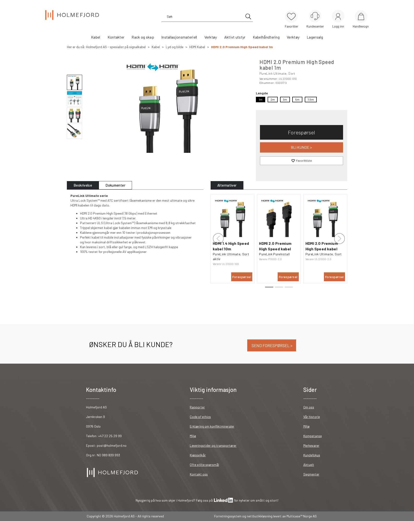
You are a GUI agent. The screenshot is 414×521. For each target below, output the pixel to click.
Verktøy (210, 37)
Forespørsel (301, 132)
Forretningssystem (228, 516)
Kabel (95, 37)
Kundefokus (311, 455)
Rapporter (197, 407)
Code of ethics (200, 417)
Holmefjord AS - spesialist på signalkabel (116, 47)
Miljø (193, 436)
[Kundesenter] (315, 16)
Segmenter (311, 474)
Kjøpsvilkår (198, 455)
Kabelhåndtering (266, 37)
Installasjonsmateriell (179, 37)
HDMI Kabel (197, 47)
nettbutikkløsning (259, 516)
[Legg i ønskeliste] (301, 160)
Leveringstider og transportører (213, 445)
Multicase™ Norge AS (302, 516)
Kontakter (116, 37)
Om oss (308, 407)
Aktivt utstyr (235, 37)
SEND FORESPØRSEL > (272, 345)
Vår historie (311, 417)
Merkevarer (311, 445)
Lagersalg (315, 37)
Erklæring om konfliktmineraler (212, 426)
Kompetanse (312, 436)
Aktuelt (308, 465)
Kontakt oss (199, 474)
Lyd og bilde (174, 47)
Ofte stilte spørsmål (204, 465)
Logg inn (338, 17)
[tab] (83, 185)
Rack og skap (143, 37)
